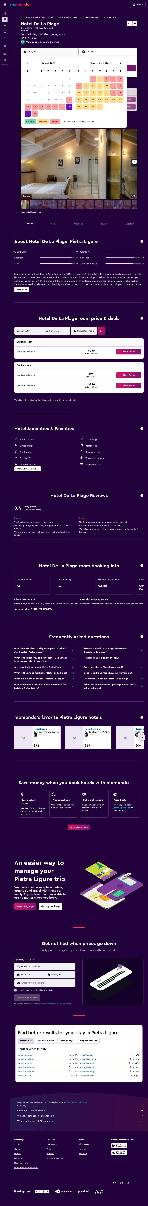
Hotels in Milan (86, 1055)
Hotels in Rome (25, 1055)
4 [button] (41, 86)
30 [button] (27, 113)
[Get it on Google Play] (119, 1145)
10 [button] (34, 92)
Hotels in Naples (87, 1068)
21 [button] (62, 99)
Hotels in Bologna (88, 1072)
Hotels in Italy (55, 17)
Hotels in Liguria (70, 17)
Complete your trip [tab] (88, 1041)
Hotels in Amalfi (25, 1064)
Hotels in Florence (88, 1059)
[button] (5, 4)
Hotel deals (25, 17)
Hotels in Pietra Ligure (89, 17)
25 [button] (41, 106)
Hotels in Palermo (26, 1072)
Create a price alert (122, 808)
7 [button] (62, 86)
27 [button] (55, 106)
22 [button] (69, 99)
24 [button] (34, 106)
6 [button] (55, 86)
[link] (79, 827)
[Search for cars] (5, 25)
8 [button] (69, 86)
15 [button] (69, 92)
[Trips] (5, 46)
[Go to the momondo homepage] (19, 4)
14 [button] (62, 92)
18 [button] (41, 99)
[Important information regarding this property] (142, 566)
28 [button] (62, 106)
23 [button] (27, 106)
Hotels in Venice (25, 1059)
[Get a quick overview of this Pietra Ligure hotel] (142, 241)
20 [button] (55, 99)
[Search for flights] (5, 13)
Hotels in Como (87, 1076)
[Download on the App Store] (119, 1152)
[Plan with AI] (5, 38)
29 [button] (69, 106)
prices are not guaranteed (76, 1102)
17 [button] (35, 99)
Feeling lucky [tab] (66, 1041)
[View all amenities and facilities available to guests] (142, 429)
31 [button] (35, 113)
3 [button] (34, 86)
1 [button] (69, 79)
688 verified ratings (48, 42)
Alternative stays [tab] (46, 1041)
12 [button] (48, 92)
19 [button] (48, 99)
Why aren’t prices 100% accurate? (35, 1121)
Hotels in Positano (88, 1064)
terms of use (51, 1003)
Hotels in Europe (40, 17)
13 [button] (55, 92)
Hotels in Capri (25, 1076)
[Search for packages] (5, 32)
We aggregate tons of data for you (35, 1116)
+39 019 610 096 (29, 38)
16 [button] (28, 99)
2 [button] (27, 86)
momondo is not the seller (31, 1110)
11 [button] (41, 92)
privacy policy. (65, 1003)
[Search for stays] (5, 19)
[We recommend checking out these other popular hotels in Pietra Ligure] (142, 717)
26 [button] (48, 106)
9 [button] (27, 92)
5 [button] (48, 86)
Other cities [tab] (26, 1041)
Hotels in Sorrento (26, 1068)
